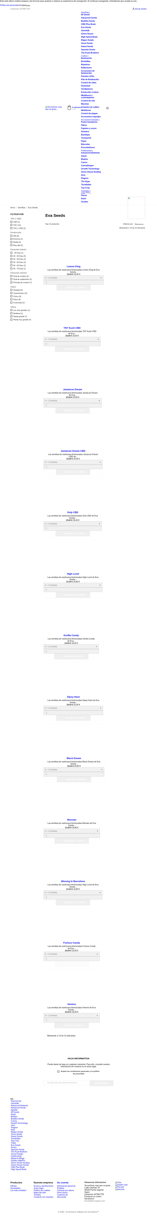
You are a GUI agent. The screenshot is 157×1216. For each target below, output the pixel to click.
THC (17, 225)
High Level (73, 574)
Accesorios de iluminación (88, 72)
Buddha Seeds (88, 21)
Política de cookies (42, 1190)
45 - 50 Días (19, 256)
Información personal (66, 1186)
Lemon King (73, 266)
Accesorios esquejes (91, 117)
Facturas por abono (65, 1190)
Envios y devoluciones (43, 1186)
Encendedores (88, 147)
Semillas (85, 12)
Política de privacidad (9, 5)
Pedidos (60, 1188)
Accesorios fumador (90, 120)
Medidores (86, 110)
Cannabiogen (87, 165)
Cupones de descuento (62, 1196)
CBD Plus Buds (88, 24)
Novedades (15, 1188)
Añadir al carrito (74, 288)
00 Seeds (85, 15)
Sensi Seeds (87, 43)
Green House (87, 34)
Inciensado (19, 303)
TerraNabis (86, 185)
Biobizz (84, 159)
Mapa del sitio (40, 1193)
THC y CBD (19, 228)
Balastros (85, 64)
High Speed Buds (89, 37)
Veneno (71, 1004)
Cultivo (84, 56)
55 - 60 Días (19, 262)
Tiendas (37, 1195)
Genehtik (85, 30)
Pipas (83, 141)
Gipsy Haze (73, 697)
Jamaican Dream (72, 389)
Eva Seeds (86, 27)
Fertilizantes (86, 151)
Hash (83, 198)
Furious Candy (71, 942)
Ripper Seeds (87, 40)
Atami (83, 156)
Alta (16, 236)
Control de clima (88, 83)
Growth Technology (90, 169)
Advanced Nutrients (90, 153)
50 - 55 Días (19, 259)
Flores (84, 195)
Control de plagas (89, 113)
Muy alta (18, 245)
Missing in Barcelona (73, 881)
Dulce (17, 299)
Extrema (18, 239)
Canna (84, 162)
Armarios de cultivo (90, 107)
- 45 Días (18, 253)
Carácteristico (20, 293)
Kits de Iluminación (90, 79)
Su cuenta (62, 1182)
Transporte (86, 138)
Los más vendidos (18, 1190)
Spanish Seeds (88, 50)
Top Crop (85, 188)
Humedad (85, 86)
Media (17, 242)
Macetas (85, 104)
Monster (71, 819)
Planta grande (20, 316)
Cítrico (17, 296)
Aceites (84, 202)
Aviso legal (38, 1188)
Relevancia (140, 224)
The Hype (85, 181)
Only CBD (72, 512)
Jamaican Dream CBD (73, 451)
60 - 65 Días (19, 265)
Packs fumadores (89, 122)
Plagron (84, 178)
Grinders (85, 131)
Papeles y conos (89, 128)
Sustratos (85, 191)
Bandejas (85, 135)
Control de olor (88, 101)
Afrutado (18, 290)
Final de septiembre (22, 279)
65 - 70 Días (19, 269)
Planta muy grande (22, 320)
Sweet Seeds (87, 46)
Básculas (85, 144)
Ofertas (13, 1186)
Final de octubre (21, 276)
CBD (85, 193)
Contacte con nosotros (43, 1197)
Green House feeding (91, 172)
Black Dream (74, 758)
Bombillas (85, 61)
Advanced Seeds (89, 18)
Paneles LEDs (87, 76)
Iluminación (86, 58)
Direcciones (62, 1193)
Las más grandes (21, 310)
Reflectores (86, 68)
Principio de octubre (22, 282)
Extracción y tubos (90, 92)
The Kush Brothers (90, 53)
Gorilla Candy (71, 635)
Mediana (18, 313)
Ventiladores (87, 89)
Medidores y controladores (87, 96)
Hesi (83, 175)
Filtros (84, 125)
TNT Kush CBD (72, 328)
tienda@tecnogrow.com (94, 1201)
